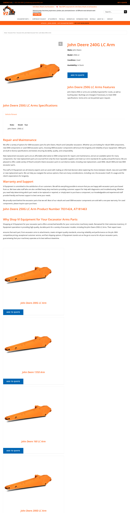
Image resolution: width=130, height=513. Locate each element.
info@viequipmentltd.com (34, 2)
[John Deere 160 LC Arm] (28, 388)
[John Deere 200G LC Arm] (28, 249)
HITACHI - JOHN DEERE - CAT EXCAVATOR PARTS (57, 23)
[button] (60, 44)
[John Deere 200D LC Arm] (28, 457)
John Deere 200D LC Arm (33, 510)
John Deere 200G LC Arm (33, 302)
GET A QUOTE (122, 2)
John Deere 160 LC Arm (33, 441)
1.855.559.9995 (19, 2)
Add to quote (77, 75)
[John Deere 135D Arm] (28, 319)
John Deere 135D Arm (33, 372)
